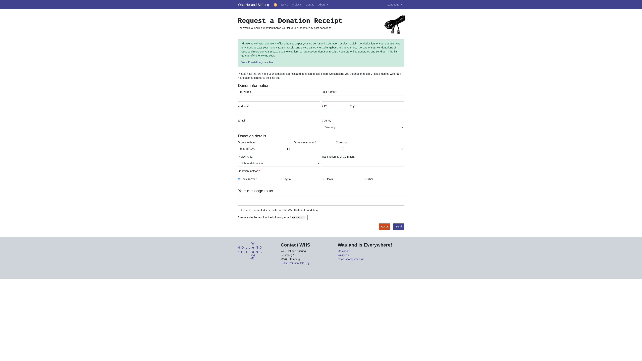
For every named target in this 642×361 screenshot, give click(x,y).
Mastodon (343, 251)
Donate (310, 4)
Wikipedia (344, 255)
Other (370, 179)
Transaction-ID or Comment (338, 156)
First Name (244, 91)
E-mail (242, 120)
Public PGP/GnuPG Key (295, 263)
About (322, 4)
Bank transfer (248, 179)
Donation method (249, 171)
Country (326, 120)
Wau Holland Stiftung (253, 5)
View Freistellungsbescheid (257, 62)
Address (243, 106)
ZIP (324, 106)
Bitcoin (329, 179)
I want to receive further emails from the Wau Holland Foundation (279, 210)
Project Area (245, 156)
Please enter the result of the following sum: (264, 217)
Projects (297, 4)
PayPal (287, 179)
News (284, 4)
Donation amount (305, 142)
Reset (384, 226)
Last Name (329, 91)
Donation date (247, 142)
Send (399, 226)
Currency (341, 142)
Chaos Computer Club (351, 259)
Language (393, 4)
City (352, 106)
